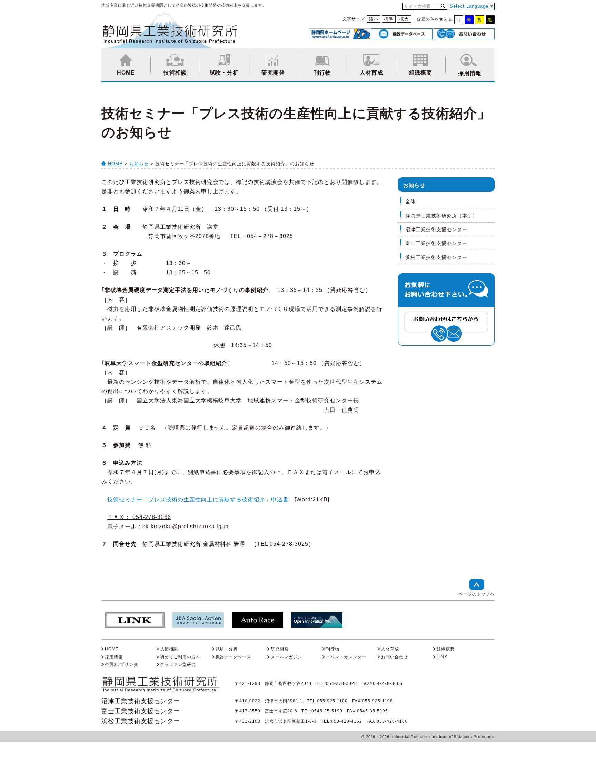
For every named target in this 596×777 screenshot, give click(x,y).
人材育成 (371, 73)
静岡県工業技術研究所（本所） (441, 215)
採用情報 (469, 73)
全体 (410, 201)
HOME (126, 73)
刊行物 (322, 73)
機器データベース (233, 657)
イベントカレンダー (346, 657)
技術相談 (175, 73)
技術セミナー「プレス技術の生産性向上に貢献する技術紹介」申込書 (198, 499)
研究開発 (273, 73)
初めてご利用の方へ (180, 657)
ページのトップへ (477, 594)
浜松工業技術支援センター (436, 257)
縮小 (373, 19)
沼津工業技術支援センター (436, 229)
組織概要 (421, 73)
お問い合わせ (394, 657)
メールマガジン (286, 657)
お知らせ (139, 163)
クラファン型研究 (178, 664)
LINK (442, 657)
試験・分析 (224, 73)
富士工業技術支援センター (436, 243)
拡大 (404, 19)
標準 (389, 19)
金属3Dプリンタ (121, 664)
